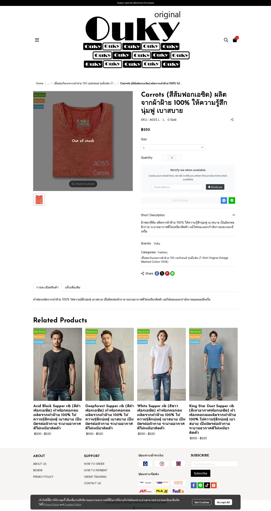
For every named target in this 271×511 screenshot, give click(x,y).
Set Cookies (201, 502)
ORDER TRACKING (95, 476)
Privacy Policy (51, 504)
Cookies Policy (73, 504)
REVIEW (37, 470)
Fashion (163, 252)
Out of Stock (180, 200)
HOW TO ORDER (94, 463)
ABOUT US (39, 463)
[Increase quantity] (178, 157)
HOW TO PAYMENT (96, 470)
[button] (226, 40)
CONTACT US (92, 483)
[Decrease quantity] (165, 157)
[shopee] (214, 485)
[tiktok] (207, 485)
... (49, 83)
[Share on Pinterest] (167, 273)
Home (39, 83)
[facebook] (194, 485)
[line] (200, 485)
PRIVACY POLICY (43, 476)
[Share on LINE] (172, 273)
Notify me (216, 187)
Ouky (157, 243)
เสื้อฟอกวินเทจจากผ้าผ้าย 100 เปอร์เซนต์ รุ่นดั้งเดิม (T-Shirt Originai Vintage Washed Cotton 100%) (111, 83)
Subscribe (200, 473)
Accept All (223, 502)
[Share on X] (162, 273)
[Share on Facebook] (157, 273)
